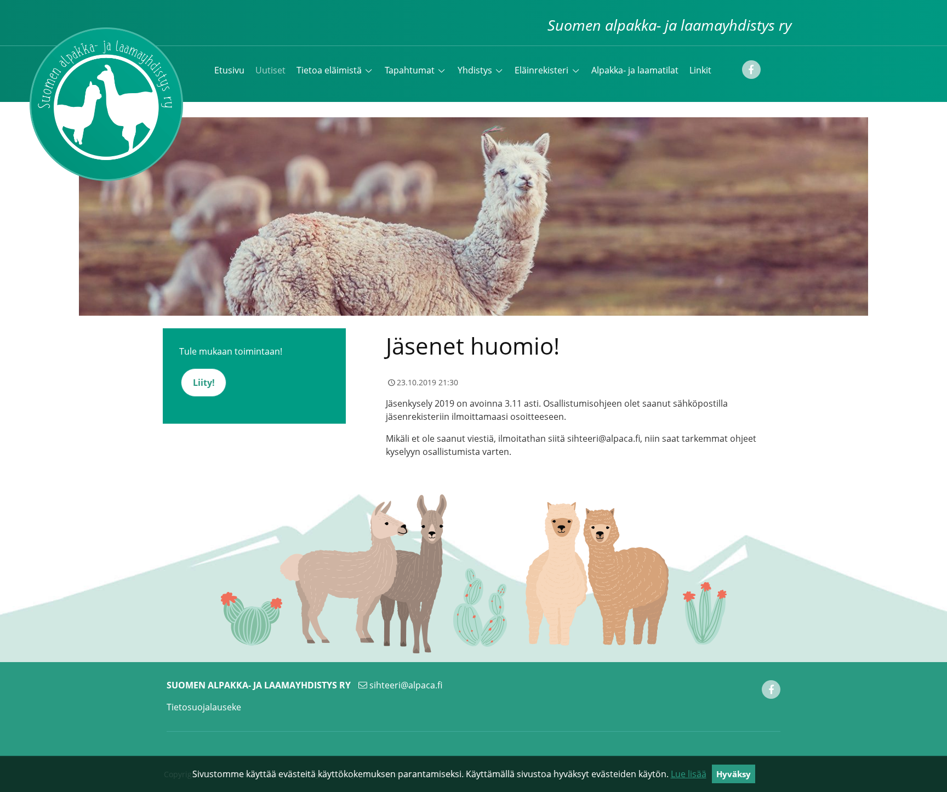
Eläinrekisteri (541, 70)
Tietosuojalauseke (204, 707)
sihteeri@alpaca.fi (405, 685)
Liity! (204, 383)
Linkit (700, 70)
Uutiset (270, 70)
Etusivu (229, 70)
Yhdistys (475, 70)
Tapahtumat (410, 70)
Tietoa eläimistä (329, 70)
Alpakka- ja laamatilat (634, 70)
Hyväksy (733, 773)
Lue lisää (688, 774)
